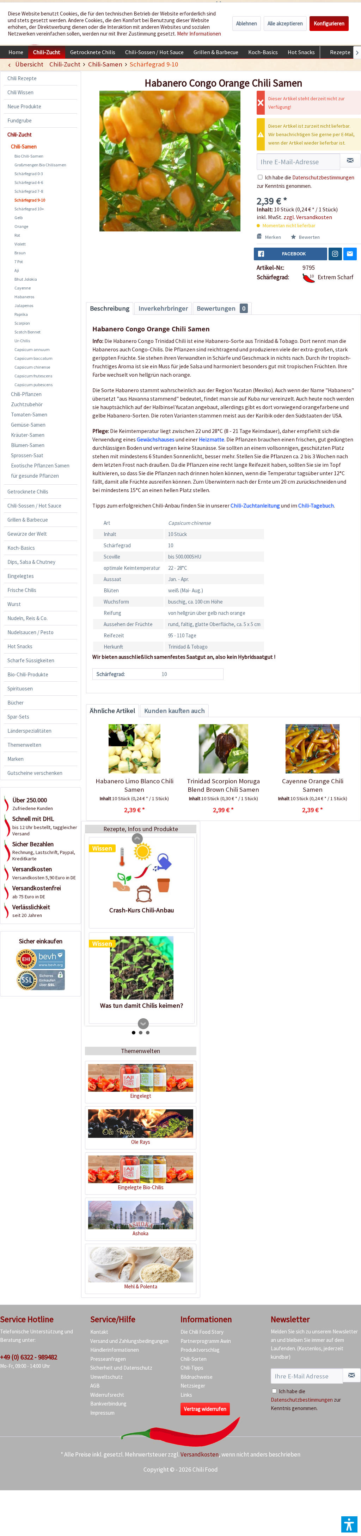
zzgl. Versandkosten (307, 217)
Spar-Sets (18, 716)
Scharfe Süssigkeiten (30, 660)
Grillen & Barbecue (27, 519)
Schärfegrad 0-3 (28, 173)
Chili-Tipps (191, 1367)
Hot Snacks (19, 646)
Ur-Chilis (22, 340)
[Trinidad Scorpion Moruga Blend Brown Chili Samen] (224, 748)
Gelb (18, 217)
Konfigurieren (329, 23)
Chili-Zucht (19, 134)
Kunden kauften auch (174, 711)
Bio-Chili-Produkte (27, 674)
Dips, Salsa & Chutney (31, 562)
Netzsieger (192, 1385)
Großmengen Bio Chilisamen (40, 164)
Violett (20, 244)
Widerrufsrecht (107, 1394)
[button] (349, 1524)
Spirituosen (20, 688)
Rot (17, 235)
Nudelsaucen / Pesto (30, 632)
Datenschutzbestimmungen (323, 177)
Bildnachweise (196, 1377)
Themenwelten (24, 744)
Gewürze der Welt (27, 533)
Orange (21, 226)
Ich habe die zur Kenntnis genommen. (306, 1399)
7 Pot (18, 261)
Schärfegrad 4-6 (28, 182)
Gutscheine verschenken (34, 773)
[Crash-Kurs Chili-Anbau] (142, 872)
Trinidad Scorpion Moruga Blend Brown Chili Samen (223, 785)
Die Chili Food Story (202, 1331)
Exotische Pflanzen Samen (40, 465)
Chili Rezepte (22, 78)
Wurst (14, 604)
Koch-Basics (21, 547)
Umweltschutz (106, 1377)
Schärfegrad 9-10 (29, 200)
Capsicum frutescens (33, 375)
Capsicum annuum (32, 349)
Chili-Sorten (193, 1359)
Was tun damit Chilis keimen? (141, 1005)
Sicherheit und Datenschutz (121, 1367)
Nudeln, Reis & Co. (27, 618)
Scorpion (22, 323)
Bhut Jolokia (25, 279)
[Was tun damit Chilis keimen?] (142, 968)
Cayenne (22, 288)
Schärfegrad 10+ (29, 208)
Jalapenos (23, 305)
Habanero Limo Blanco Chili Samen (134, 785)
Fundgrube (19, 120)
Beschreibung (109, 308)
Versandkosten (199, 1454)
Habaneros (24, 296)
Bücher (15, 702)
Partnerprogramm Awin (205, 1341)
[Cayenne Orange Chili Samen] (312, 748)
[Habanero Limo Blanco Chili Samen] (134, 748)
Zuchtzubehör (27, 404)
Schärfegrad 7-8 (28, 191)
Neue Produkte (24, 106)
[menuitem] (16, 52)
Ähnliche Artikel (112, 711)
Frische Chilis (21, 590)
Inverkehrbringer (163, 308)
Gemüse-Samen (28, 424)
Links (186, 1394)
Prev (137, 839)
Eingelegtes (20, 576)
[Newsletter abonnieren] (352, 1375)
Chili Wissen (20, 92)
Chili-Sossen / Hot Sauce (34, 505)
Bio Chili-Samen (28, 156)
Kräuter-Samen (27, 435)
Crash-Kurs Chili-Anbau (141, 910)
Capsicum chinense (32, 367)
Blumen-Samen (27, 445)
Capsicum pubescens (33, 384)
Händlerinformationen (114, 1349)
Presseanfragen (108, 1359)
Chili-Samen (24, 146)
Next (143, 1024)
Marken (15, 759)
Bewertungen (221, 308)
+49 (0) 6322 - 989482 (28, 1357)
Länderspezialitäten (29, 730)
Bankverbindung (108, 1403)
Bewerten (309, 237)
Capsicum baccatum (33, 358)
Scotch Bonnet (27, 331)
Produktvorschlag (200, 1349)
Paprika (21, 314)
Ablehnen (246, 23)
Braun (20, 252)
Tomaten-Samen (29, 414)
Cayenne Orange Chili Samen (312, 785)
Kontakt (99, 1331)
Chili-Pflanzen (26, 394)
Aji (16, 270)
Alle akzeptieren (285, 23)
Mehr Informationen (199, 33)
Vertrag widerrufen (205, 1409)
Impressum (102, 1412)
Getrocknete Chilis (27, 491)
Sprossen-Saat (27, 455)
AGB (95, 1385)
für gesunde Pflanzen (35, 475)
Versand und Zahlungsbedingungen (129, 1341)
